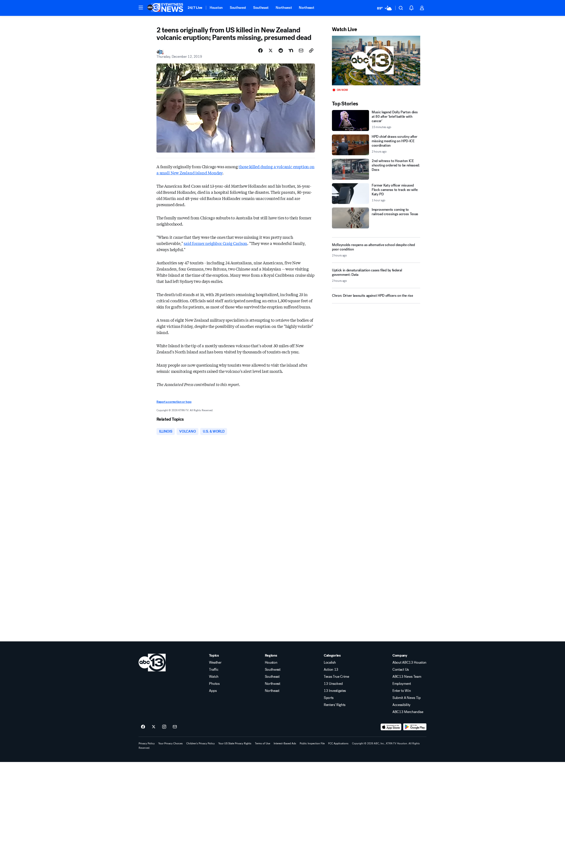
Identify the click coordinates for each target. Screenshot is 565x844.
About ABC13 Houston (409, 662)
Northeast (306, 7)
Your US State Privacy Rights (234, 743)
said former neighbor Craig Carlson (215, 243)
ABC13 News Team (406, 676)
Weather (215, 662)
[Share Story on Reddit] (280, 50)
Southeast (261, 7)
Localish (330, 662)
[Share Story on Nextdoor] (291, 50)
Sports (328, 698)
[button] (140, 7)
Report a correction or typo (173, 402)
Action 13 (331, 669)
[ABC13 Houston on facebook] (143, 727)
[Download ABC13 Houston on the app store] (391, 726)
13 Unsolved (333, 683)
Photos (214, 683)
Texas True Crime (336, 676)
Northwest (284, 7)
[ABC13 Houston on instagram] (164, 727)
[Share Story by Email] (301, 50)
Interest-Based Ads (285, 743)
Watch (213, 676)
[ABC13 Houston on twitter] (153, 727)
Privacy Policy (147, 743)
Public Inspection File (312, 743)
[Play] (376, 60)
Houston (216, 7)
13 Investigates (335, 691)
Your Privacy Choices (170, 743)
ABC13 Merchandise (407, 712)
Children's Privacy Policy (200, 743)
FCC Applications (338, 743)
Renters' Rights (334, 705)
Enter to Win (401, 691)
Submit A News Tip (406, 698)
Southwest (238, 7)
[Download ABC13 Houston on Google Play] (414, 726)
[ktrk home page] (152, 662)
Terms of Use (262, 743)
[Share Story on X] (270, 50)
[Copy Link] (311, 50)
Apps (213, 691)
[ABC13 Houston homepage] (165, 8)
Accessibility (401, 705)
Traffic (213, 669)
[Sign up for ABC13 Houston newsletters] (174, 727)
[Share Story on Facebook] (260, 50)
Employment (401, 683)
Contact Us (400, 669)
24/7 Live (195, 7)
